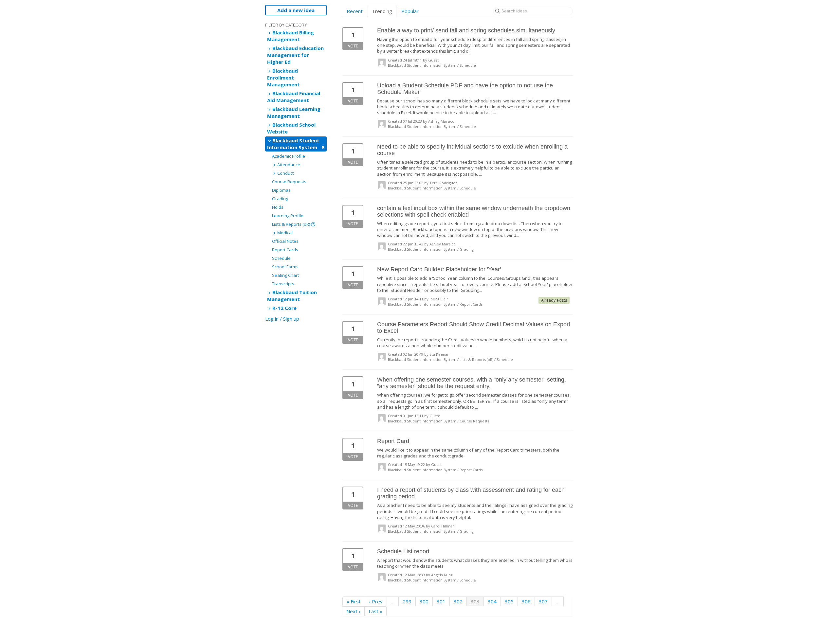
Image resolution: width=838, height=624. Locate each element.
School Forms (285, 267)
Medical (284, 233)
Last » (375, 611)
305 (509, 601)
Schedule (281, 258)
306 (526, 601)
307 (543, 601)
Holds (277, 207)
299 (407, 601)
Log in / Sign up (282, 318)
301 (441, 601)
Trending (382, 11)
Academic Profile (288, 156)
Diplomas (281, 190)
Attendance (288, 165)
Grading (280, 199)
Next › (353, 611)
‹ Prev (376, 601)
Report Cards (285, 250)
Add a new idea (296, 10)
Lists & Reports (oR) (291, 224)
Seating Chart (285, 275)
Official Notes (285, 241)
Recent (355, 11)
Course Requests (289, 182)
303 (475, 601)
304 (492, 601)
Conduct (285, 173)
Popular (410, 11)
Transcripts (283, 284)
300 (424, 601)
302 (458, 601)
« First (354, 601)
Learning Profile (287, 216)
